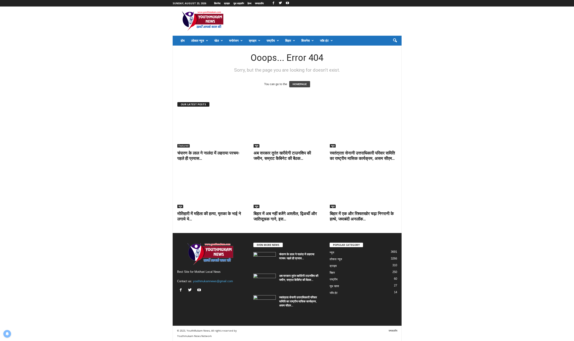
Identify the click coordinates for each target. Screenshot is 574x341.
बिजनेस (217, 3)
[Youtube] (287, 3)
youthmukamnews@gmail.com (213, 281)
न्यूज (256, 145)
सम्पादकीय (259, 3)
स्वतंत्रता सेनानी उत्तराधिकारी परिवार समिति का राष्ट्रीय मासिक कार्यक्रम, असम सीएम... (362, 155)
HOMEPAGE (300, 84)
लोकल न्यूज (197, 40)
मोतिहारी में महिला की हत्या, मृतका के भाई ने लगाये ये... (209, 216)
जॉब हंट (324, 40)
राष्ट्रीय (271, 40)
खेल (216, 40)
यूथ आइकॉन (238, 3)
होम (183, 40)
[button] (395, 41)
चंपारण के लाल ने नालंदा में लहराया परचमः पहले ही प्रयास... (208, 155)
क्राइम (227, 3)
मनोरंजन (234, 40)
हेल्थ (249, 3)
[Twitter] (280, 3)
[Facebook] (273, 3)
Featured (183, 145)
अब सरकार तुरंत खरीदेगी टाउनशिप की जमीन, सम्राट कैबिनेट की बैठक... (282, 155)
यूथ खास (334, 286)
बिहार (288, 40)
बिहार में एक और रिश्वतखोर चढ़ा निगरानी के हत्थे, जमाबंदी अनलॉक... (362, 216)
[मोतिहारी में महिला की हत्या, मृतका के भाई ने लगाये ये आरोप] (211, 190)
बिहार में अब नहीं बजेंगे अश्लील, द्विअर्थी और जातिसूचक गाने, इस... (285, 216)
